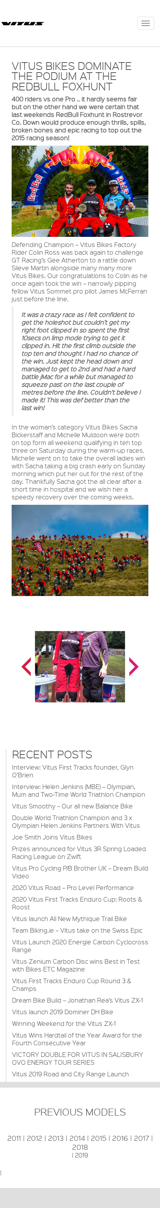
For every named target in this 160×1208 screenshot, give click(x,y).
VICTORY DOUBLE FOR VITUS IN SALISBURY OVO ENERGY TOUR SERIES (77, 1058)
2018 (80, 1147)
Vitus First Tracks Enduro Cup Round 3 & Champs (71, 984)
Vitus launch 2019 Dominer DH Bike (62, 1012)
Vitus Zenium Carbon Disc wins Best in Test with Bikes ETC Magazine (76, 965)
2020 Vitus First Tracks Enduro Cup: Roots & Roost (77, 903)
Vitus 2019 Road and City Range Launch (70, 1074)
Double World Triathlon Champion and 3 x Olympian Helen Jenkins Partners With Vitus (76, 821)
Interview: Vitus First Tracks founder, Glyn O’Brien (73, 771)
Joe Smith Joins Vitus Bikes (52, 837)
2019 (81, 1155)
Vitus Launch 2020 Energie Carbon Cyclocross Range (80, 946)
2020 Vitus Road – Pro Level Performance (73, 887)
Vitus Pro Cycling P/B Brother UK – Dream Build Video (80, 872)
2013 (56, 1138)
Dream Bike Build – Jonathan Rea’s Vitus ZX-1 (77, 1000)
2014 (77, 1138)
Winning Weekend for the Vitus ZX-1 (64, 1023)
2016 (120, 1138)
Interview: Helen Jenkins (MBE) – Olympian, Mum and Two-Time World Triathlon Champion (78, 790)
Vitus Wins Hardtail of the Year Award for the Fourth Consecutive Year (77, 1039)
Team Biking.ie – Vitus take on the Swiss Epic (77, 930)
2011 (14, 1138)
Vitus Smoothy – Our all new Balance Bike (72, 806)
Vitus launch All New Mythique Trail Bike (69, 918)
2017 (141, 1138)
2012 (34, 1138)
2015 (98, 1138)
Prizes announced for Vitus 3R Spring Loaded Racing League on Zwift (79, 852)
